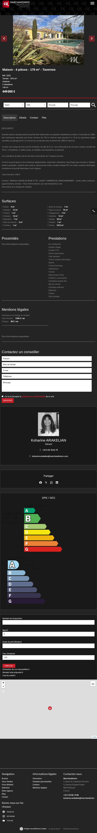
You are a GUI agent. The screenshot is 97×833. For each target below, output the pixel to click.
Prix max (75, 101)
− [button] (3, 686)
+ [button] (3, 682)
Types (7, 101)
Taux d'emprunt (8, 653)
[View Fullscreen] (3, 691)
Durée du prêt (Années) (12, 642)
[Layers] (93, 683)
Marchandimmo (70, 778)
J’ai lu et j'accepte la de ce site (29, 396)
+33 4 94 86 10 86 (71, 795)
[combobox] (14, 105)
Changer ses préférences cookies (35, 829)
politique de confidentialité (33, 396)
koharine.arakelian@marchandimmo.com (50, 456)
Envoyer (7, 400)
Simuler (9, 666)
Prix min (53, 101)
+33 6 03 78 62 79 (50, 450)
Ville (29, 101)
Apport (5, 630)
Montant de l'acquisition (12, 618)
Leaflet (94, 737)
